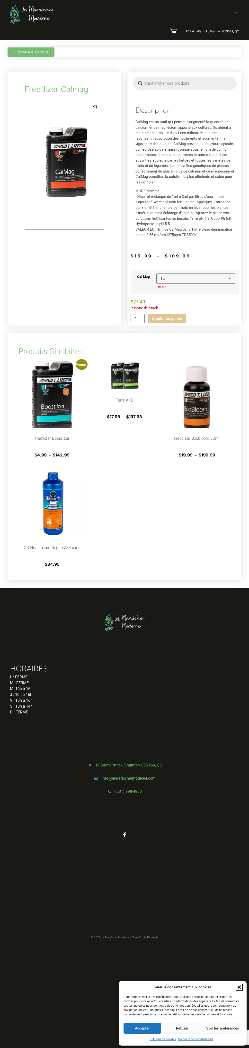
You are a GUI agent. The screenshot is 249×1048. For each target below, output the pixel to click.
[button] (239, 987)
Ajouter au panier (167, 318)
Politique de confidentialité (195, 1039)
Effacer (161, 287)
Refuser (182, 1028)
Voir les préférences (222, 1028)
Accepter (142, 1028)
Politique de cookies (163, 1039)
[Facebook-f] (124, 834)
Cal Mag (143, 277)
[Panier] (173, 31)
